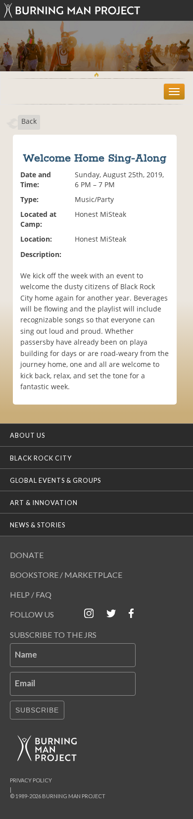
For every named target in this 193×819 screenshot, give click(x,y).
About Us (27, 435)
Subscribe (37, 710)
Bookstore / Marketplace (66, 574)
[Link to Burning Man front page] (96, 10)
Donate (27, 555)
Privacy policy (31, 780)
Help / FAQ (30, 594)
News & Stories (37, 525)
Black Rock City (41, 458)
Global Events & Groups (55, 480)
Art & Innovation (44, 503)
